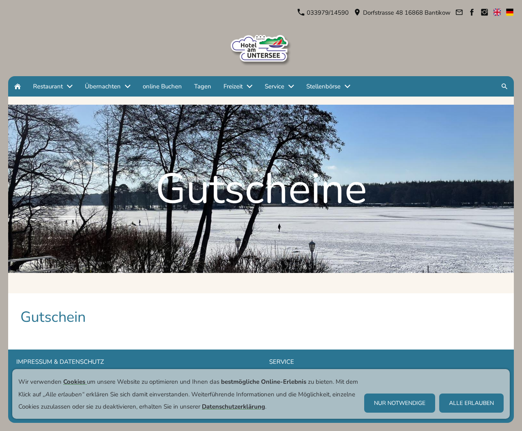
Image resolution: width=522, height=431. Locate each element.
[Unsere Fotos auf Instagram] (484, 13)
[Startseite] (17, 86)
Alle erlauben (471, 403)
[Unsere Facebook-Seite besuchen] (471, 13)
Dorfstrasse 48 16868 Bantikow (406, 13)
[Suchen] (504, 86)
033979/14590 (327, 13)
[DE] (509, 13)
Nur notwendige (399, 403)
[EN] (497, 13)
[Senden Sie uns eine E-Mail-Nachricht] (459, 13)
